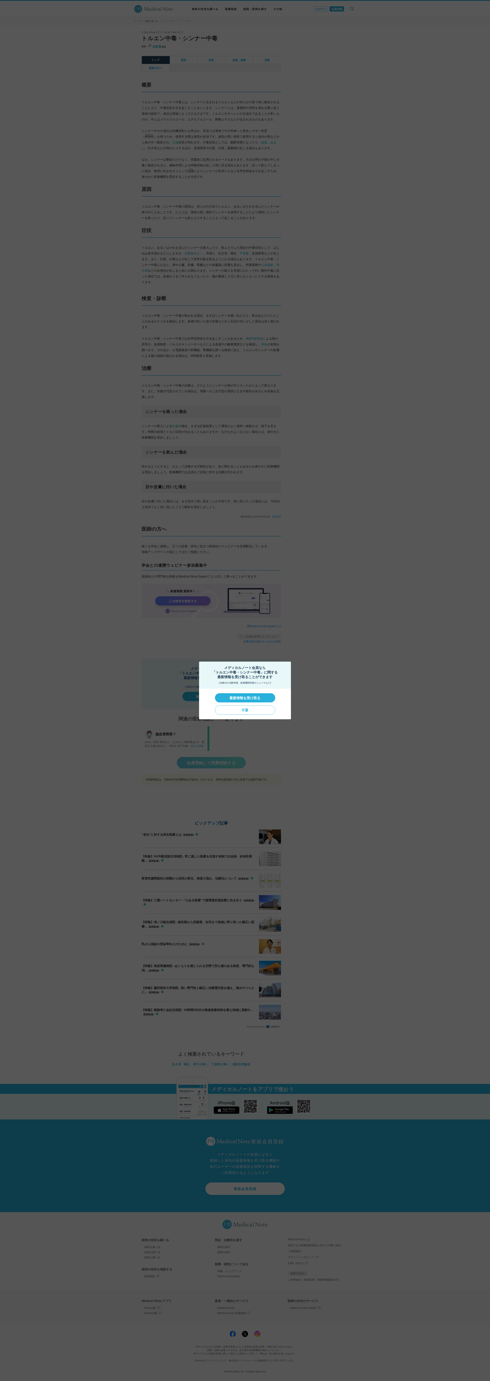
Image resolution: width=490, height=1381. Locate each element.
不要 (245, 710)
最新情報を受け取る (245, 697)
